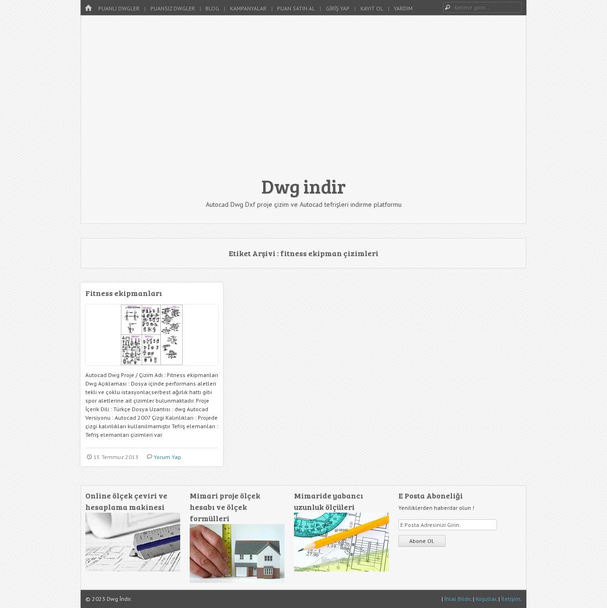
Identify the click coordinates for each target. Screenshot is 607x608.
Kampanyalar (248, 8)
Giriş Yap (337, 8)
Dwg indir (303, 186)
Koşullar (486, 598)
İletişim (510, 598)
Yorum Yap (167, 457)
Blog (212, 8)
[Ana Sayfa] (88, 8)
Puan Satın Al (296, 8)
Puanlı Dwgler (118, 8)
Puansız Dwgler (172, 8)
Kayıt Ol (371, 8)
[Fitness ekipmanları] (151, 368)
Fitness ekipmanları (123, 293)
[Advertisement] (303, 100)
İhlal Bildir (457, 598)
